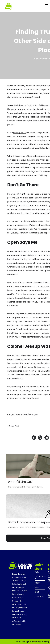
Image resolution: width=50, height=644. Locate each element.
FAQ (36, 572)
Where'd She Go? (20, 482)
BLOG (37, 592)
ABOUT (37, 583)
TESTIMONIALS (40, 577)
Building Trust (19, 132)
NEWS (37, 587)
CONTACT (39, 596)
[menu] (46, 3)
